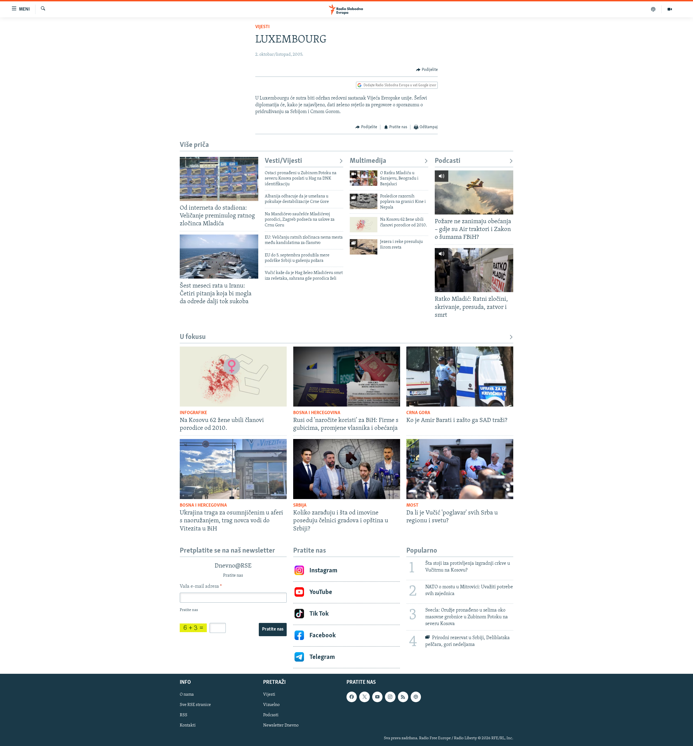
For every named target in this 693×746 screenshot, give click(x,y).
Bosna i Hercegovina (316, 413)
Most (412, 505)
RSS (183, 715)
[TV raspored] (416, 697)
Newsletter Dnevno (281, 725)
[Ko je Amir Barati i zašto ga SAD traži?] (459, 376)
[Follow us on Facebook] (351, 697)
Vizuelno (271, 705)
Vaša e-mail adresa (201, 586)
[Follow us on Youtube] (377, 697)
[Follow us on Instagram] (390, 697)
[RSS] (403, 697)
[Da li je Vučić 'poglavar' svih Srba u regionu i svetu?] (459, 469)
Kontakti (188, 725)
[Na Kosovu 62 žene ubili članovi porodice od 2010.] (363, 224)
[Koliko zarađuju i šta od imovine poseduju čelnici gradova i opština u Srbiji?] (346, 469)
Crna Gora (418, 413)
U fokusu (193, 337)
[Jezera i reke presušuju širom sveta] (363, 247)
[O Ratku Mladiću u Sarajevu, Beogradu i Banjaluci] (363, 178)
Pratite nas (272, 629)
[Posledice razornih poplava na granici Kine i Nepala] (363, 201)
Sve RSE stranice (195, 705)
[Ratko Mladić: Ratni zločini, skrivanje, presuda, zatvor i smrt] (474, 270)
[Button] (427, 69)
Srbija (299, 505)
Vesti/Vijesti (283, 161)
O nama (187, 694)
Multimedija (368, 161)
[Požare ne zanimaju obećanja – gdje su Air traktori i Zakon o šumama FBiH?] (474, 192)
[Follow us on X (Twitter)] (364, 697)
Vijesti (262, 27)
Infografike (193, 413)
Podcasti (447, 161)
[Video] (670, 9)
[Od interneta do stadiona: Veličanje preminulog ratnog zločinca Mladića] (219, 179)
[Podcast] (653, 9)
